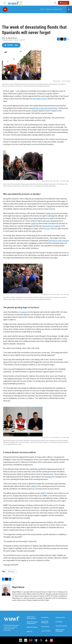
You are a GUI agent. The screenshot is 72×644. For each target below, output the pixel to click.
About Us (29, 631)
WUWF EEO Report (32, 627)
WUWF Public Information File (31, 617)
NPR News (11, 571)
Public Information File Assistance (32, 622)
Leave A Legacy (46, 631)
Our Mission (59, 621)
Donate (64, 3)
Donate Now (44, 617)
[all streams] (69, 9)
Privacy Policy (45, 626)
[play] (5, 9)
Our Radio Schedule (61, 626)
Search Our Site (60, 617)
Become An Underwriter (44, 622)
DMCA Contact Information (60, 630)
